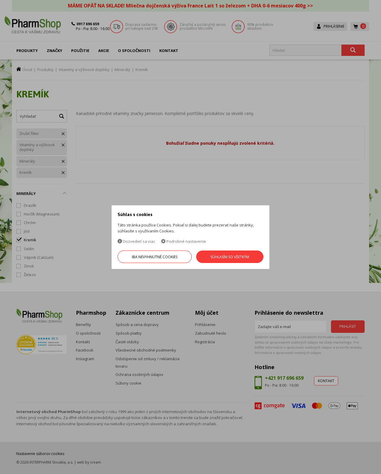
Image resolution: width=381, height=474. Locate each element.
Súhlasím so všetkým (229, 256)
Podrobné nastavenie (185, 241)
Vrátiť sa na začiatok (351, 462)
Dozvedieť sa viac (138, 241)
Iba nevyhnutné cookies (154, 256)
